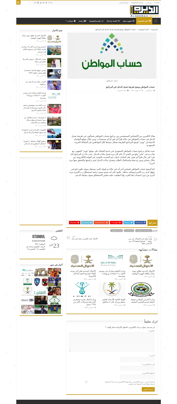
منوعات (70, 21)
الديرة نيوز (155, 21)
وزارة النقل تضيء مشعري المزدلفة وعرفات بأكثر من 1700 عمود (84, 302)
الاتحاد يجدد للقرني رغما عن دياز (85, 238)
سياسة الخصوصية (137, 2)
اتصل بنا (156, 2)
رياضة (81, 21)
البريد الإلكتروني (148, 364)
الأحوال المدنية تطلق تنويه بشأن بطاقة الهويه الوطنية (143, 272)
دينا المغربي (148, 90)
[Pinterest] (43, 2)
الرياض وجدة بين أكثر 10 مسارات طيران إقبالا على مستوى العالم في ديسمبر (33, 49)
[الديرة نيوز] (144, 10)
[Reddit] (38, 2)
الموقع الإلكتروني (148, 373)
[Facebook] (49, 2)
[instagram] (35, 2)
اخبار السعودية (142, 21)
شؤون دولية (127, 21)
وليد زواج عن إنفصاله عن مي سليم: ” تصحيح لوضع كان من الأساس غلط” (140, 240)
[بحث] (18, 2)
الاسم (152, 356)
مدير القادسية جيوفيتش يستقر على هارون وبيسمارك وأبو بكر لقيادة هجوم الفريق (34, 107)
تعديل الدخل (129, 230)
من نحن (148, 2)
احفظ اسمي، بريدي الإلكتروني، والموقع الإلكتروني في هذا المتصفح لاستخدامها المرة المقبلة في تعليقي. (130, 383)
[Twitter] (46, 2)
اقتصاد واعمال (111, 21)
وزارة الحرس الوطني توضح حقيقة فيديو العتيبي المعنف (143, 300)
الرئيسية (154, 29)
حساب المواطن (117, 230)
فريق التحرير (123, 2)
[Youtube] (41, 2)
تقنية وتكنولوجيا (95, 21)
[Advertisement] (112, 113)
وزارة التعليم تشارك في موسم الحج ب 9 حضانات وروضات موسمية (112, 273)
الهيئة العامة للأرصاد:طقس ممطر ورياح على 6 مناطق (113, 300)
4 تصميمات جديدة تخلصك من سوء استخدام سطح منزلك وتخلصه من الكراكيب (35, 120)
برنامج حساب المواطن (144, 230)
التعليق (151, 331)
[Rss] (51, 2)
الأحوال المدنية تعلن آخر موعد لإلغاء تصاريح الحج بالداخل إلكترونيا (83, 273)
